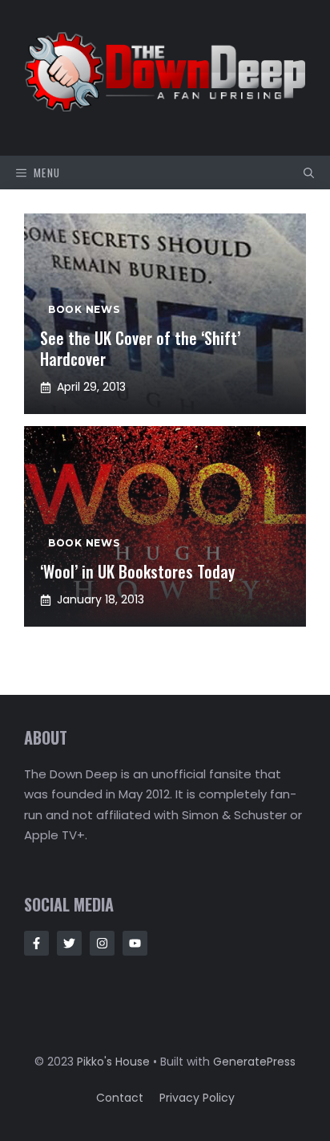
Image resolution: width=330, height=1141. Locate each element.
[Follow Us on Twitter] (69, 943)
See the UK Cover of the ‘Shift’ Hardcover (140, 348)
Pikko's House (113, 1062)
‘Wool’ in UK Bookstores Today (137, 571)
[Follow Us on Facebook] (36, 943)
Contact (119, 1098)
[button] (309, 172)
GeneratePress (254, 1062)
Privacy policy (197, 1098)
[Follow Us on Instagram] (102, 943)
